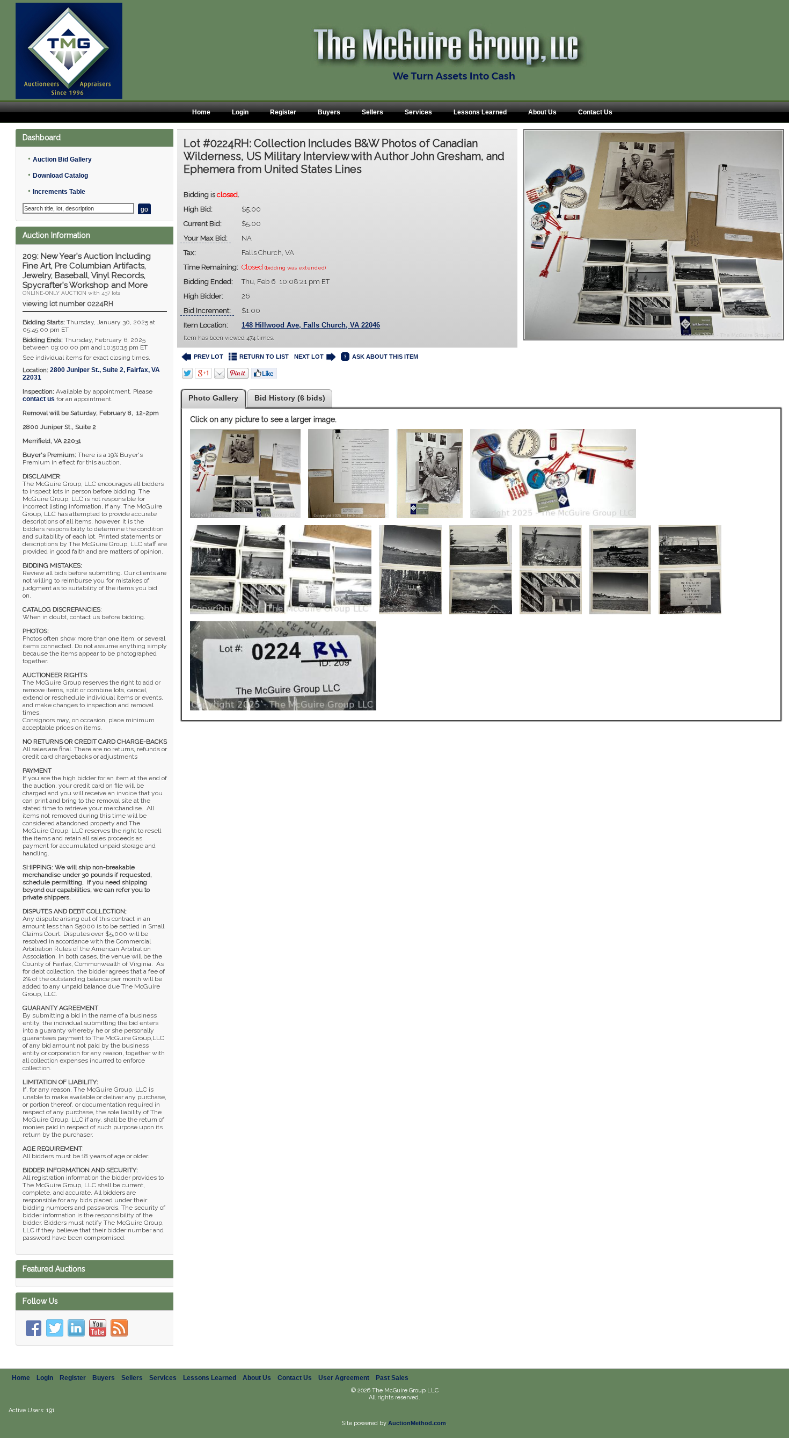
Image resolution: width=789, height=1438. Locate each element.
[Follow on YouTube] (97, 1328)
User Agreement (343, 1378)
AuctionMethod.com (417, 1423)
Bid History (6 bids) (289, 398)
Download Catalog (60, 175)
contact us (39, 399)
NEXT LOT (309, 356)
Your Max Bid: (206, 238)
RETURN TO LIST (264, 356)
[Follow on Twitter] (54, 1328)
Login (240, 112)
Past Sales (392, 1378)
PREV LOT (208, 356)
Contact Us (595, 112)
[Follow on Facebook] (33, 1328)
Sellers (372, 112)
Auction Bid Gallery (62, 159)
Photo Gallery (213, 398)
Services (418, 112)
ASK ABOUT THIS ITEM (385, 356)
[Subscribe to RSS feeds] (119, 1328)
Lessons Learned (480, 112)
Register (283, 112)
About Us (542, 112)
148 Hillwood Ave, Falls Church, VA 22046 (311, 325)
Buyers (329, 112)
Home (201, 112)
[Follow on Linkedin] (76, 1328)
